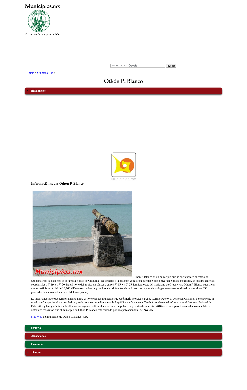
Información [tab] (38, 90)
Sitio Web (36, 316)
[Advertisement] (143, 35)
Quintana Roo (45, 72)
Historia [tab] (36, 327)
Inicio (31, 72)
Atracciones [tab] (38, 335)
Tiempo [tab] (36, 352)
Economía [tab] (37, 344)
